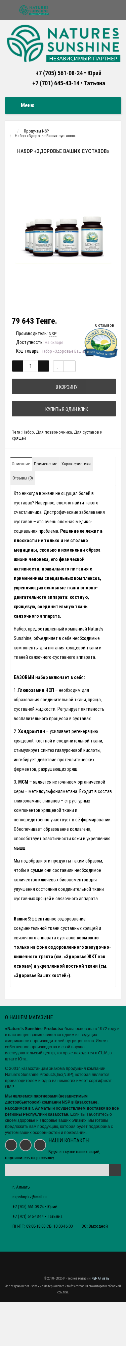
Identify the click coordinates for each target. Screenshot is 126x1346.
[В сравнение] (69, 366)
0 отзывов (104, 325)
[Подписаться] (115, 1170)
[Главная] (11, 131)
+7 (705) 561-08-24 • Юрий (68, 73)
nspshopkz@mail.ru (29, 1196)
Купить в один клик (65, 409)
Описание (21, 463)
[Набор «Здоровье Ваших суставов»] (63, 236)
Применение (45, 463)
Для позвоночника (54, 432)
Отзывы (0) (22, 477)
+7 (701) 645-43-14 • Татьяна (68, 83)
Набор (28, 432)
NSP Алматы (100, 1278)
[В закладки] (58, 366)
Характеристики (76, 463)
